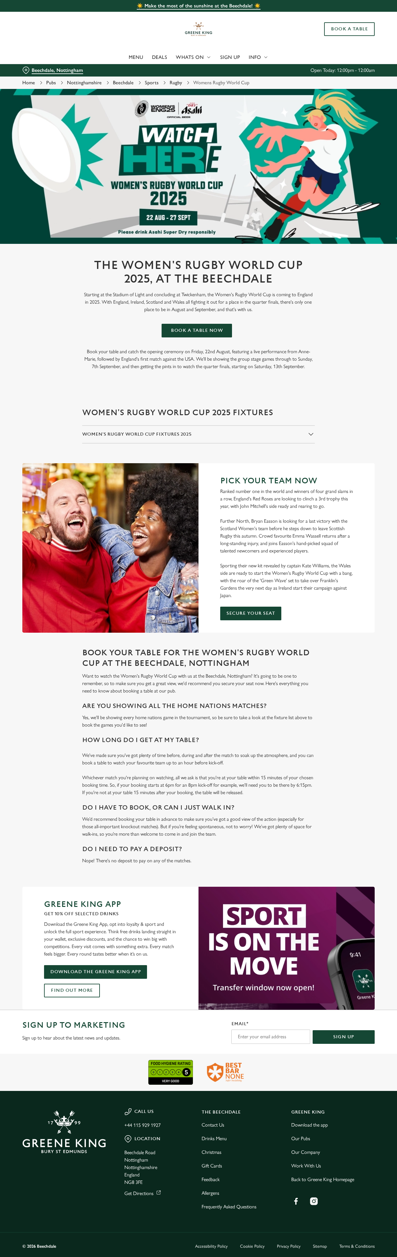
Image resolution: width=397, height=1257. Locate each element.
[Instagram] (314, 1201)
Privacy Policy (289, 1246)
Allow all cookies (345, 16)
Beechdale (123, 83)
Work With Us (306, 1166)
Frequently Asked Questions (229, 1207)
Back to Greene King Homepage (322, 1179)
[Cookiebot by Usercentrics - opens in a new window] (40, 70)
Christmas (211, 1152)
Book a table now (197, 330)
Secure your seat (250, 613)
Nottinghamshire (84, 83)
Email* (239, 1023)
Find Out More (72, 990)
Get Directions (139, 1193)
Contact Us (213, 1125)
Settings (318, 70)
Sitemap (320, 1246)
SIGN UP (343, 1036)
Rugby (176, 83)
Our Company (305, 1152)
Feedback (211, 1179)
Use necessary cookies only (345, 36)
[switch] (178, 70)
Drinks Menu (214, 1138)
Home (28, 83)
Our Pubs (300, 1138)
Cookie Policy (252, 1246)
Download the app (309, 1125)
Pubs (51, 83)
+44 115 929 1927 (142, 1125)
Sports (151, 83)
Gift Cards (212, 1166)
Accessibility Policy (211, 1246)
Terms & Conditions (357, 1246)
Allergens (210, 1193)
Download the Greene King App (95, 971)
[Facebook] (296, 1201)
